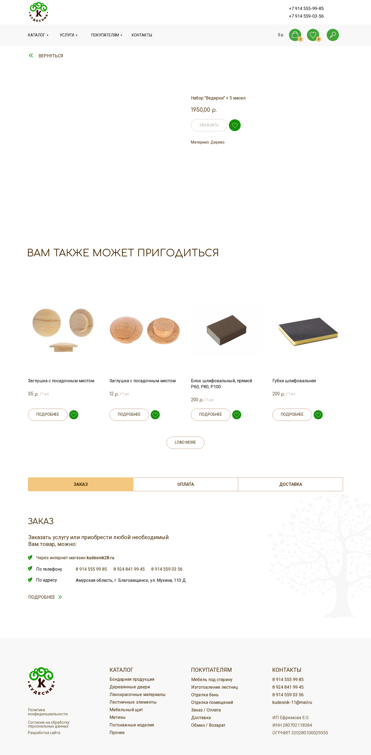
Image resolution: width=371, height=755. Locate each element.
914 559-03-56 (309, 16)
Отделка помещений (212, 702)
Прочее (117, 732)
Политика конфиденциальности (48, 712)
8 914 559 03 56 (167, 569)
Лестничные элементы (133, 702)
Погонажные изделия (131, 725)
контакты (142, 35)
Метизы (117, 717)
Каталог (36, 35)
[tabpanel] (185, 575)
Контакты (286, 670)
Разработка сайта (44, 733)
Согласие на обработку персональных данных (49, 724)
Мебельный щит (126, 709)
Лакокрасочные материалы (137, 694)
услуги (67, 35)
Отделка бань (205, 694)
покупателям (105, 35)
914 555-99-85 (309, 8)
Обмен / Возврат (208, 725)
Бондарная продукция (131, 679)
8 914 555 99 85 (91, 569)
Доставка (201, 717)
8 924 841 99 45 (129, 569)
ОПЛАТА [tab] (185, 484)
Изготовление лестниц (214, 687)
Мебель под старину (211, 679)
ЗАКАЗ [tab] (81, 484)
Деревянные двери (129, 686)
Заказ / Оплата (206, 710)
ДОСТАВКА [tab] (290, 484)
